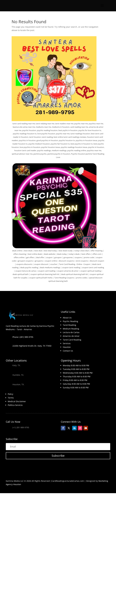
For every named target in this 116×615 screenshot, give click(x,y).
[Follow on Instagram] (80, 428)
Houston (67, 347)
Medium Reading (71, 328)
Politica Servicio (15, 405)
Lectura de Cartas (71, 332)
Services (67, 343)
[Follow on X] (68, 428)
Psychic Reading (70, 321)
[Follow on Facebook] (63, 428)
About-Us (67, 317)
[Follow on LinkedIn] (74, 428)
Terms (11, 397)
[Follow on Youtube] (85, 428)
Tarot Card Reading (72, 339)
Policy (10, 394)
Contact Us (68, 350)
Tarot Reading (69, 325)
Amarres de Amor (71, 336)
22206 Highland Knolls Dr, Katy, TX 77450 (31, 345)
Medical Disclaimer (17, 401)
